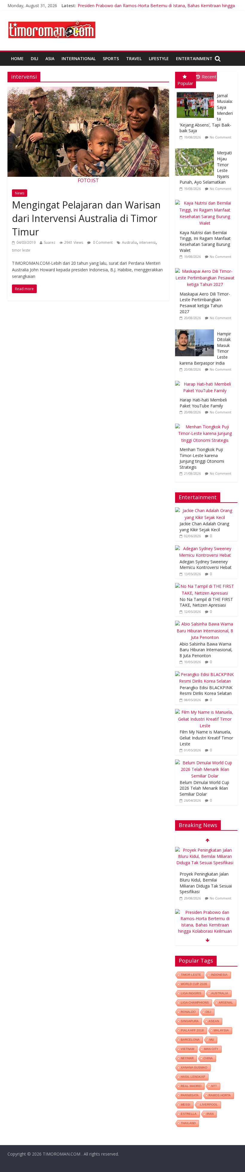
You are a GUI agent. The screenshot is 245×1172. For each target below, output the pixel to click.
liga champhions (195, 1002)
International (79, 58)
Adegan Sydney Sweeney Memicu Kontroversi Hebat (206, 564)
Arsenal (226, 1002)
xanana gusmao (194, 1067)
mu (211, 1039)
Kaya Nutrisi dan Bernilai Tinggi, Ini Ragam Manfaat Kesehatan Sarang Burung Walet (205, 241)
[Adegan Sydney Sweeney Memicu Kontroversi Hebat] (205, 548)
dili (208, 1011)
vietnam (187, 1049)
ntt (214, 1086)
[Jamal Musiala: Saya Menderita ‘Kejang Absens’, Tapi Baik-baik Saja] (196, 91)
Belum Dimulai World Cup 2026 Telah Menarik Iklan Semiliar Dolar (204, 788)
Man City (211, 1049)
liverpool (209, 1104)
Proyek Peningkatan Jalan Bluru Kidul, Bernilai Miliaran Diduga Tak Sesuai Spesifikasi (206, 882)
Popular (185, 83)
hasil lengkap (193, 1076)
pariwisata (190, 1095)
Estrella (189, 1113)
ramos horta (220, 1095)
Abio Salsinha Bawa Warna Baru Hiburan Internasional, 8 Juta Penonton (206, 649)
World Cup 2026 (194, 984)
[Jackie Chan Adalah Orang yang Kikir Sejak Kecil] (205, 510)
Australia (129, 242)
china (208, 1058)
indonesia (219, 974)
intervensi (147, 242)
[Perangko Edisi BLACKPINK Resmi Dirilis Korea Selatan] (205, 674)
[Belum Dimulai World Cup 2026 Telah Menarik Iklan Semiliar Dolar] (205, 762)
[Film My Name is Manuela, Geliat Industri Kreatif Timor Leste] (205, 712)
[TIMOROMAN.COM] (51, 19)
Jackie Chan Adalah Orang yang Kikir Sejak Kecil (204, 526)
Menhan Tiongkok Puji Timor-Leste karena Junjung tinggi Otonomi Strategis (202, 458)
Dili (34, 58)
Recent (209, 77)
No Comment (220, 137)
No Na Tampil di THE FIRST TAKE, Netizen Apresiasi (206, 602)
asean (214, 1021)
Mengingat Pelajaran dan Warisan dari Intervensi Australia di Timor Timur (86, 218)
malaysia (221, 1030)
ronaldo (188, 1011)
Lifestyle (159, 58)
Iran (210, 1113)
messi (185, 1104)
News (19, 193)
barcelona (190, 1039)
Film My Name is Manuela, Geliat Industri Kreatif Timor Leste (206, 737)
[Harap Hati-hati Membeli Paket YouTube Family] (206, 381)
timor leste (21, 250)
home (17, 58)
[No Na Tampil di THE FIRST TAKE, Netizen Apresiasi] (205, 586)
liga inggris (191, 993)
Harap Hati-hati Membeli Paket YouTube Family (203, 403)
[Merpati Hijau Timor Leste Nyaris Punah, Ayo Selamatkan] (196, 148)
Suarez (49, 242)
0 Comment (102, 242)
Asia (49, 58)
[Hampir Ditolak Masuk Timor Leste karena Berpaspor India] (196, 329)
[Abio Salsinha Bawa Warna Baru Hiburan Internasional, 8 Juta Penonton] (205, 624)
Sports (111, 58)
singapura (190, 1021)
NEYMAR (187, 1058)
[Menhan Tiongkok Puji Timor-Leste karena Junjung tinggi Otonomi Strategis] (206, 424)
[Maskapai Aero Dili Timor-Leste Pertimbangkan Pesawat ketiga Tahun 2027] (206, 268)
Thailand (188, 1123)
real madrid (191, 1086)
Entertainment (194, 58)
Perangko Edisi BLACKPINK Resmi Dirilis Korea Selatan (206, 690)
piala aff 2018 (192, 1030)
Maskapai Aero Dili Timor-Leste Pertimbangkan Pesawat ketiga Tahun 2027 (205, 302)
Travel (134, 58)
